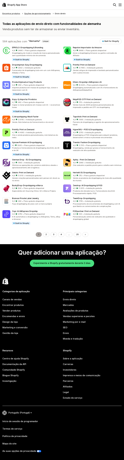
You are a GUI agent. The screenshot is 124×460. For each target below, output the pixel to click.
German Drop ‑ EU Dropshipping (26, 160)
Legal (66, 392)
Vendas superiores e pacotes (79, 316)
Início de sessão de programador (20, 421)
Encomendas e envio (13, 316)
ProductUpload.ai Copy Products (27, 82)
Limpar (46, 41)
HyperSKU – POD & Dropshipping (88, 129)
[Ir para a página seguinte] (85, 234)
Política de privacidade (14, 436)
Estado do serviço (72, 397)
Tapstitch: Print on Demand (85, 116)
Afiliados (67, 386)
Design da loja (10, 322)
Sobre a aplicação (72, 358)
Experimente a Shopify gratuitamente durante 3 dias (62, 263)
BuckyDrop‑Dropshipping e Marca (27, 185)
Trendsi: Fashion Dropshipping (86, 142)
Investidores (69, 369)
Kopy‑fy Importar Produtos (24, 99)
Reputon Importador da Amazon (87, 47)
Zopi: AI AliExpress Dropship (25, 211)
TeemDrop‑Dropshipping (84, 198)
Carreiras (68, 364)
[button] (31, 54)
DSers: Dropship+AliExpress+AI (87, 82)
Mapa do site (9, 443)
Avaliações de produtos (75, 310)
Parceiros (68, 381)
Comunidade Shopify (13, 369)
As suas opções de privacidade (19, 451)
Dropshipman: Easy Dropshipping (27, 65)
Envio (66, 333)
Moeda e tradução (73, 338)
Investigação (9, 381)
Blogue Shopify (10, 375)
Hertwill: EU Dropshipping (84, 172)
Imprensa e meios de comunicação (81, 375)
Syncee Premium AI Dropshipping (27, 142)
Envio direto (69, 299)
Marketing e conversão (15, 327)
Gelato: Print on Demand (23, 172)
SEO (65, 327)
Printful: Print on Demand (84, 65)
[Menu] (120, 4)
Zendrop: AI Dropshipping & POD (87, 185)
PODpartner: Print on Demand (86, 211)
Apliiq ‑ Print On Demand (84, 160)
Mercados (68, 305)
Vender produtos (11, 310)
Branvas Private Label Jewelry (25, 198)
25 (77, 234)
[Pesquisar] (114, 4)
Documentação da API (14, 364)
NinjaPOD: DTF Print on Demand (87, 99)
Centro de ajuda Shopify (15, 358)
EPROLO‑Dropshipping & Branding (27, 47)
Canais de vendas (12, 299)
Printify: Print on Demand (23, 129)
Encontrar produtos (13, 305)
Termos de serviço (12, 428)
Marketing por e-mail (74, 322)
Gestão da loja (10, 333)
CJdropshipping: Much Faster (25, 116)
